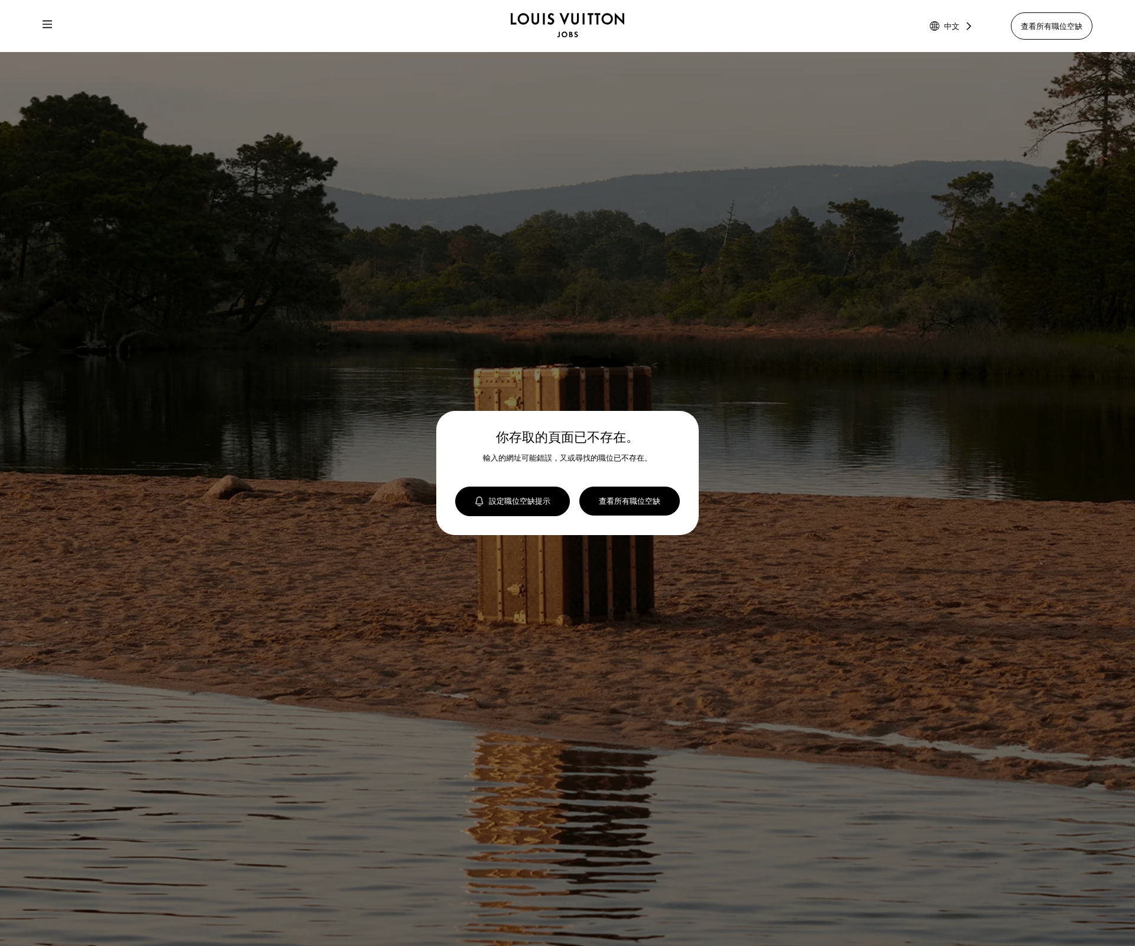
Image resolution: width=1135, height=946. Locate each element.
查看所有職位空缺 (1051, 26)
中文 (951, 26)
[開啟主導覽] (47, 26)
